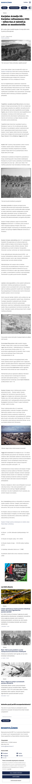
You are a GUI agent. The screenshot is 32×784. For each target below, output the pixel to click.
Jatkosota (7, 38)
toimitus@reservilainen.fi (7, 746)
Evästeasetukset (16, 780)
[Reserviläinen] (6, 2)
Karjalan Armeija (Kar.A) (7, 71)
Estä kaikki (16, 776)
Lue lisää (9, 769)
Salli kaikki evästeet (16, 772)
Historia (3, 38)
